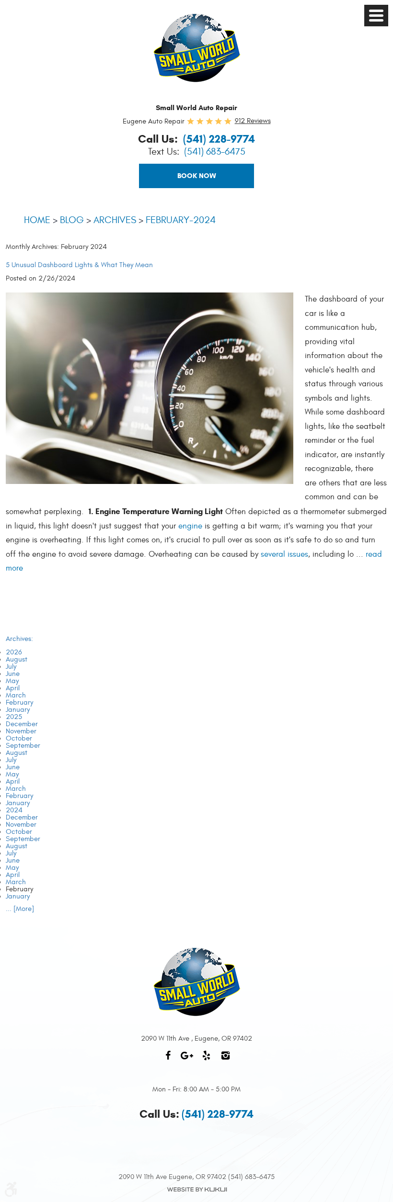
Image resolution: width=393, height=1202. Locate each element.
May (12, 681)
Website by (196, 1189)
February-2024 (181, 219)
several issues (284, 554)
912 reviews (253, 121)
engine (190, 526)
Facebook (167, 1060)
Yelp (206, 1060)
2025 (14, 717)
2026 (14, 652)
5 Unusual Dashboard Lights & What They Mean (79, 265)
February (19, 702)
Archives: (19, 639)
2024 (14, 810)
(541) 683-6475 (214, 152)
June (13, 674)
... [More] (20, 909)
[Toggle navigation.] (376, 15)
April (13, 688)
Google (186, 1060)
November (21, 731)
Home (37, 219)
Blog (72, 219)
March (16, 695)
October (19, 738)
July (11, 667)
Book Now (196, 175)
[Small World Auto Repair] (196, 48)
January (18, 710)
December (22, 724)
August (16, 659)
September (23, 745)
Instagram (225, 1060)
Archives (114, 219)
